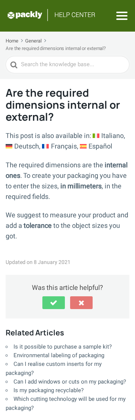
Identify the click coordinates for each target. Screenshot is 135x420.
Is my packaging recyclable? (49, 390)
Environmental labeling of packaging (59, 355)
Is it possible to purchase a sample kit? (63, 347)
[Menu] (122, 16)
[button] (53, 302)
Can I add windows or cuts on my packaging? (70, 382)
